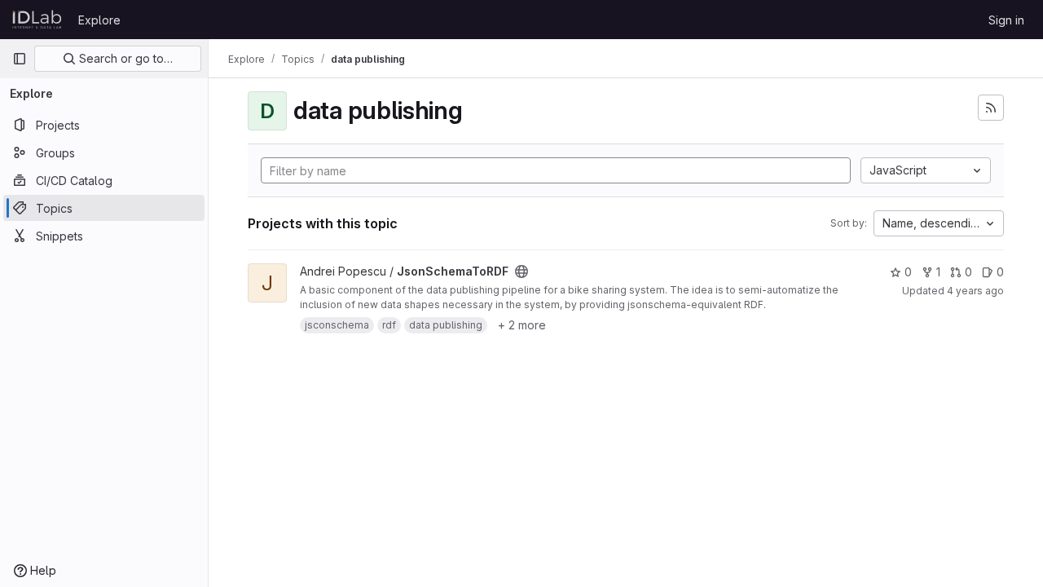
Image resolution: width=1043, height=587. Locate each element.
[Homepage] (37, 20)
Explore (99, 20)
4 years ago (975, 291)
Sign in (1006, 20)
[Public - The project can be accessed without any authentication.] (521, 271)
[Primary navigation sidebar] (20, 59)
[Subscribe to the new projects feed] (991, 108)
